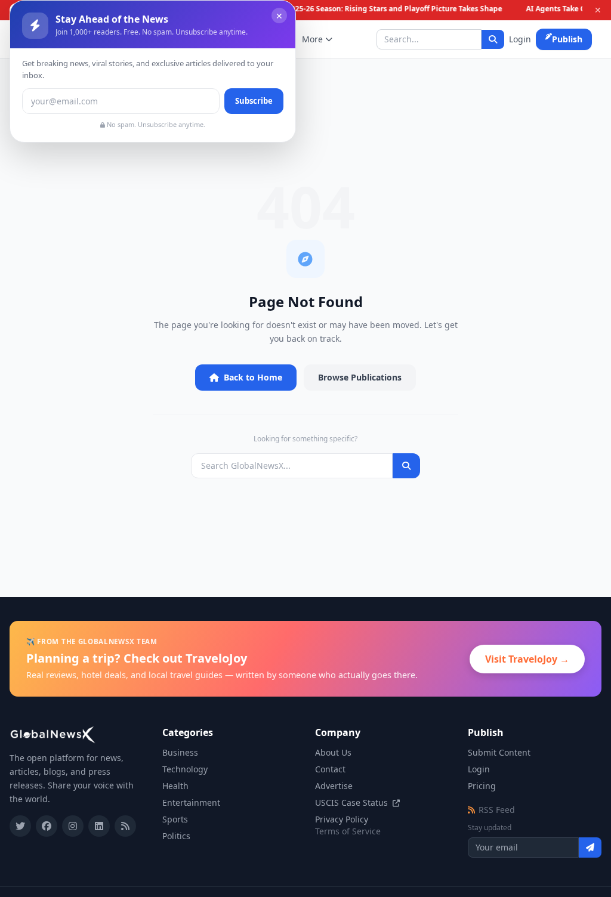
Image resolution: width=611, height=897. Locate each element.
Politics (176, 836)
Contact (330, 769)
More (312, 39)
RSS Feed (497, 809)
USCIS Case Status (352, 802)
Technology (185, 769)
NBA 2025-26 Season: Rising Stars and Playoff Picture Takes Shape (383, 9)
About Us (333, 752)
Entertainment (191, 802)
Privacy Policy (341, 819)
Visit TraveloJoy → (527, 659)
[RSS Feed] (125, 826)
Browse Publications (360, 377)
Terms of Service (348, 831)
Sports (175, 819)
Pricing (482, 785)
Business (180, 752)
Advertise (334, 785)
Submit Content (499, 752)
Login (520, 39)
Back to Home (253, 377)
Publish (567, 39)
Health (175, 785)
